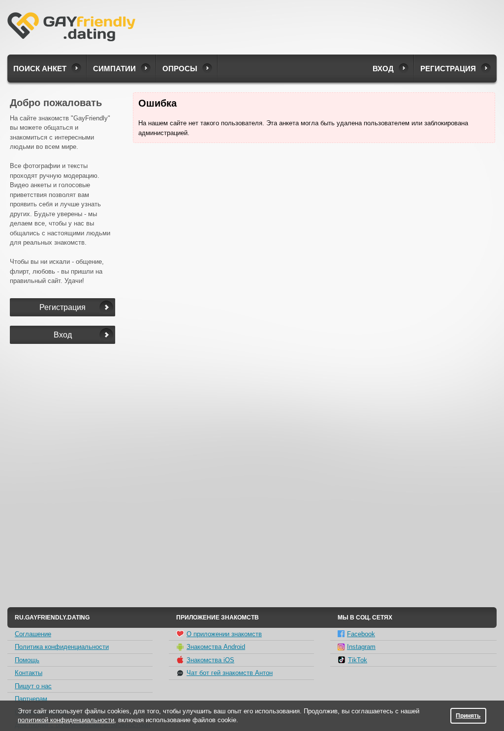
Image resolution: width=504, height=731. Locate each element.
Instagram (361, 646)
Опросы (179, 68)
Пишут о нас (33, 686)
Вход (383, 68)
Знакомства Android (216, 646)
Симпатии (114, 68)
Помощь (27, 660)
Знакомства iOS (210, 660)
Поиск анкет (39, 68)
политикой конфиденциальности (66, 720)
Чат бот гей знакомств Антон (230, 672)
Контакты (28, 672)
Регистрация (448, 68)
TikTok (357, 660)
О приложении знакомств (224, 634)
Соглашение (33, 634)
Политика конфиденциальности (62, 646)
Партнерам (31, 699)
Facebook (361, 634)
